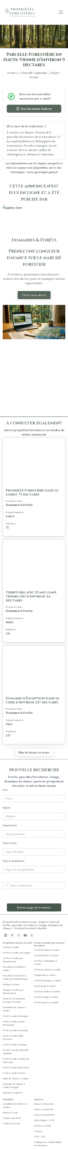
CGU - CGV (40, 1136)
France (12, 73)
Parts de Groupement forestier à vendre (14, 1000)
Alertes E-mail (10, 1112)
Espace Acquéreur (43, 1109)
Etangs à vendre (11, 984)
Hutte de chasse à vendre (16, 1078)
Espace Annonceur (44, 1103)
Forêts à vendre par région (16, 952)
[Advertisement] (34, 379)
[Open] (61, 799)
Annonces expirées (12, 1092)
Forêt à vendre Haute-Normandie (14, 1023)
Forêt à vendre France (14, 1073)
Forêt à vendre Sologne (15, 1044)
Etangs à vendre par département (13, 991)
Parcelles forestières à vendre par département (15, 977)
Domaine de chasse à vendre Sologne (14, 1086)
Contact (38, 1131)
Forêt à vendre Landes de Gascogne (16, 1060)
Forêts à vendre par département (13, 960)
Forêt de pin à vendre (45, 986)
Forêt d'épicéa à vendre (46, 1002)
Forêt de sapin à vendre (46, 997)
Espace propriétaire (44, 1114)
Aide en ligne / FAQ (44, 1120)
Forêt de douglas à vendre (47, 980)
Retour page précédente (34, 907)
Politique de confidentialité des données (47, 1144)
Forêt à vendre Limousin (15, 1030)
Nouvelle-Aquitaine (34, 73)
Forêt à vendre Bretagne (15, 1016)
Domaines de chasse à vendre (14, 1009)
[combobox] (32, 798)
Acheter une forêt (12, 1118)
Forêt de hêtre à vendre (46, 955)
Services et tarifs (42, 1125)
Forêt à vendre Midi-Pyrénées (13, 1037)
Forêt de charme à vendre (47, 969)
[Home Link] (20, 12)
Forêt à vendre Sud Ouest (16, 1067)
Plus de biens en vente (34, 752)
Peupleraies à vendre (45, 975)
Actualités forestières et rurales (15, 1105)
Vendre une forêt (11, 1123)
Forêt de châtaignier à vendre (45, 962)
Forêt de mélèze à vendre (47, 991)
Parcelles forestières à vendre (14, 968)
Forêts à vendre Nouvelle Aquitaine (16, 1052)
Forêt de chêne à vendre (46, 949)
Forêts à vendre (11, 947)
